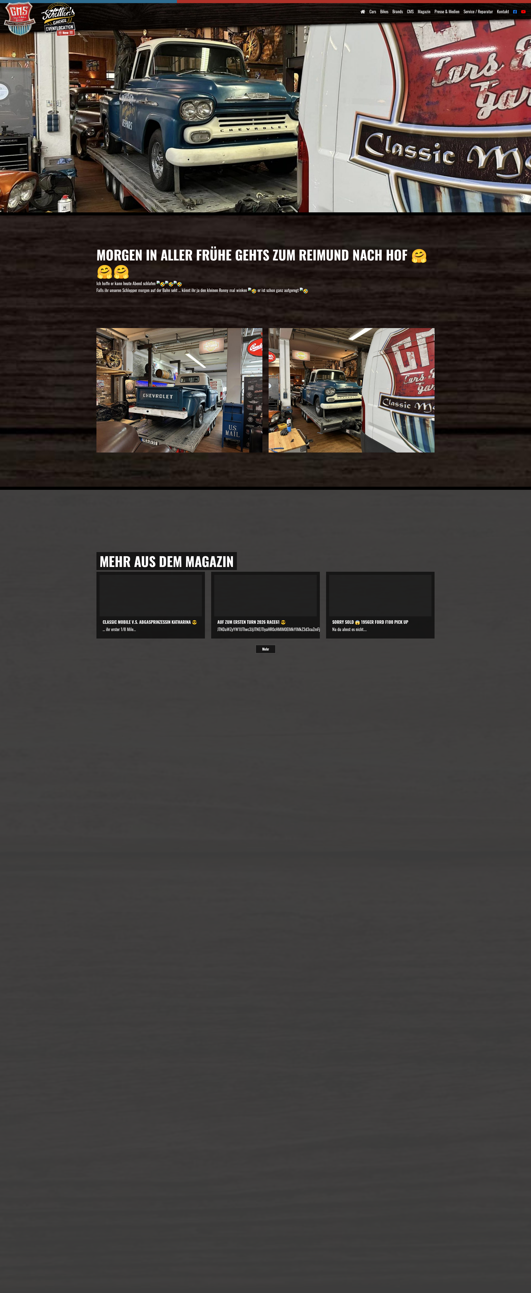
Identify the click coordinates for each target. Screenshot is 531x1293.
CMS (410, 11)
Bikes (384, 11)
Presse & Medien (447, 11)
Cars (372, 11)
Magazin (424, 11)
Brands (397, 11)
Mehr (265, 649)
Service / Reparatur (478, 11)
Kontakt (503, 11)
